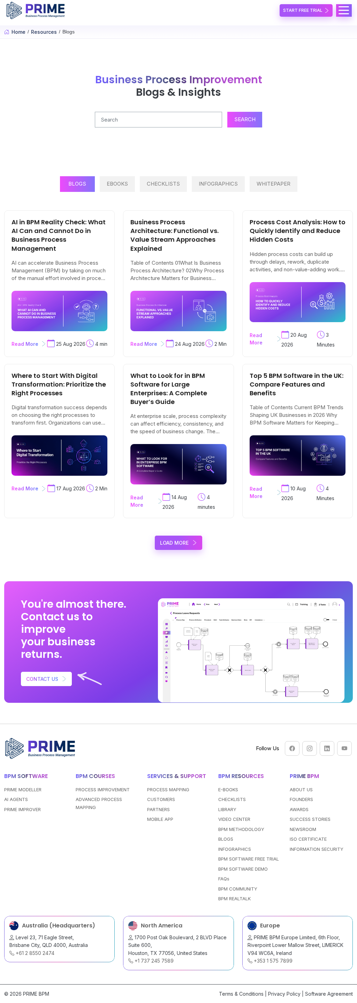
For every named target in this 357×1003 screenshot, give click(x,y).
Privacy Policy (284, 994)
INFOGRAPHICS (234, 849)
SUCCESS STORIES (310, 819)
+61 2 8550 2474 (34, 953)
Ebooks (117, 183)
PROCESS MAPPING (168, 789)
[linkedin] (327, 748)
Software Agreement (329, 994)
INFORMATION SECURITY (316, 849)
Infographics (218, 183)
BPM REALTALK (234, 898)
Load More (174, 543)
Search (245, 119)
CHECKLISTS (232, 799)
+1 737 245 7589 (153, 961)
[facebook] (292, 748)
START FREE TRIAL (302, 10)
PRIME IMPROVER (22, 809)
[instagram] (309, 748)
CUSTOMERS (161, 799)
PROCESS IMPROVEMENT (103, 789)
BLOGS (225, 839)
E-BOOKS (228, 789)
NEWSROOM (303, 829)
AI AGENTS (16, 799)
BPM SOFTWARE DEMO (243, 869)
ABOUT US (301, 789)
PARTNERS (158, 809)
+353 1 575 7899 (272, 961)
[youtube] (344, 748)
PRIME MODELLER (22, 789)
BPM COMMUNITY (237, 889)
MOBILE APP (160, 819)
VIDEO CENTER (234, 819)
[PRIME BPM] (36, 10)
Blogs (77, 183)
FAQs (223, 878)
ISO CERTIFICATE (308, 839)
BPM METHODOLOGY (241, 829)
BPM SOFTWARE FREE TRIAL (248, 859)
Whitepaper (273, 183)
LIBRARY (227, 809)
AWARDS (299, 809)
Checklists (163, 183)
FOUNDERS (301, 799)
